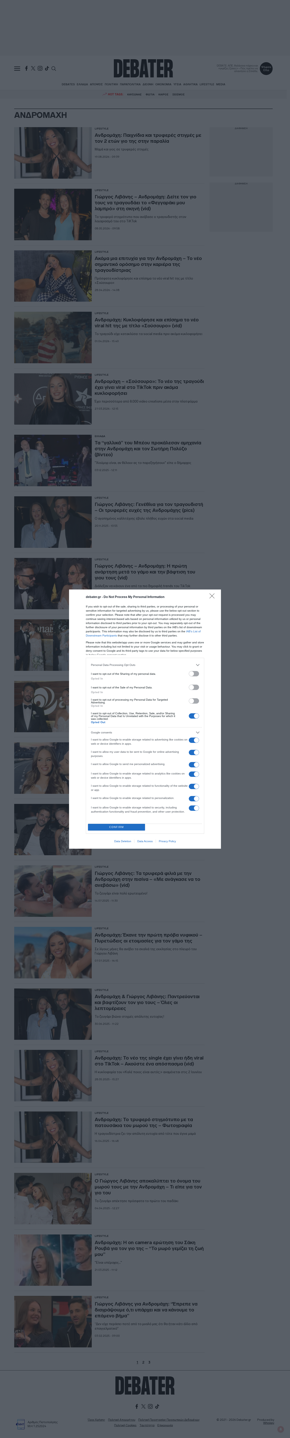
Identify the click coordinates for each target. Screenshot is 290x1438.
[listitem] (145, 665)
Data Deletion (122, 841)
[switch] (194, 673)
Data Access (145, 841)
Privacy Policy (167, 841)
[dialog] (145, 719)
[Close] (213, 597)
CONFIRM (116, 827)
